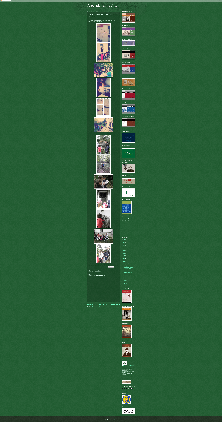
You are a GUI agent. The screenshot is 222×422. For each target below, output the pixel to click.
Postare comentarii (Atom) (96, 306)
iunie (125, 280)
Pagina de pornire (103, 304)
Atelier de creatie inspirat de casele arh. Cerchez (128, 268)
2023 (124, 244)
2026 (124, 239)
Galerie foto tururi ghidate (128, 272)
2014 (124, 258)
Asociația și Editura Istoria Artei (129, 365)
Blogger (115, 419)
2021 (124, 247)
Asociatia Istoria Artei (102, 5)
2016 (124, 255)
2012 (124, 261)
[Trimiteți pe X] (111, 267)
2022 (124, 245)
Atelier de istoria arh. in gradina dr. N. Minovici (129, 270)
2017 (124, 253)
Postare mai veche (115, 304)
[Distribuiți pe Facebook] (112, 267)
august (125, 278)
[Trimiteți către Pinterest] (113, 267)
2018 (124, 252)
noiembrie (126, 264)
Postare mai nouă (91, 304)
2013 (124, 260)
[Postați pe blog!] (110, 267)
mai (125, 281)
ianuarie (125, 285)
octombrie (126, 266)
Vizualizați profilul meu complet (127, 375)
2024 (124, 242)
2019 (124, 250)
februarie (125, 283)
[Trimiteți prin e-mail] (108, 267)
